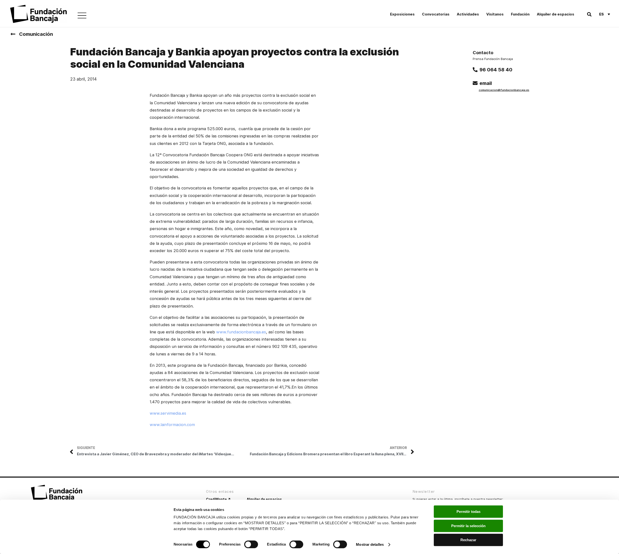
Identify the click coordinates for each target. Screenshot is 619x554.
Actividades (468, 14)
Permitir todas (468, 511)
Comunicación (36, 34)
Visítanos (495, 14)
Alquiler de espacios (555, 14)
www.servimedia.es (168, 413)
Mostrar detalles (370, 544)
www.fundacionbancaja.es (241, 331)
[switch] (251, 544)
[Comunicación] (12, 34)
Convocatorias (436, 14)
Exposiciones (402, 14)
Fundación (520, 14)
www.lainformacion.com (172, 424)
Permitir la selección (468, 526)
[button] (589, 14)
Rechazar (468, 540)
